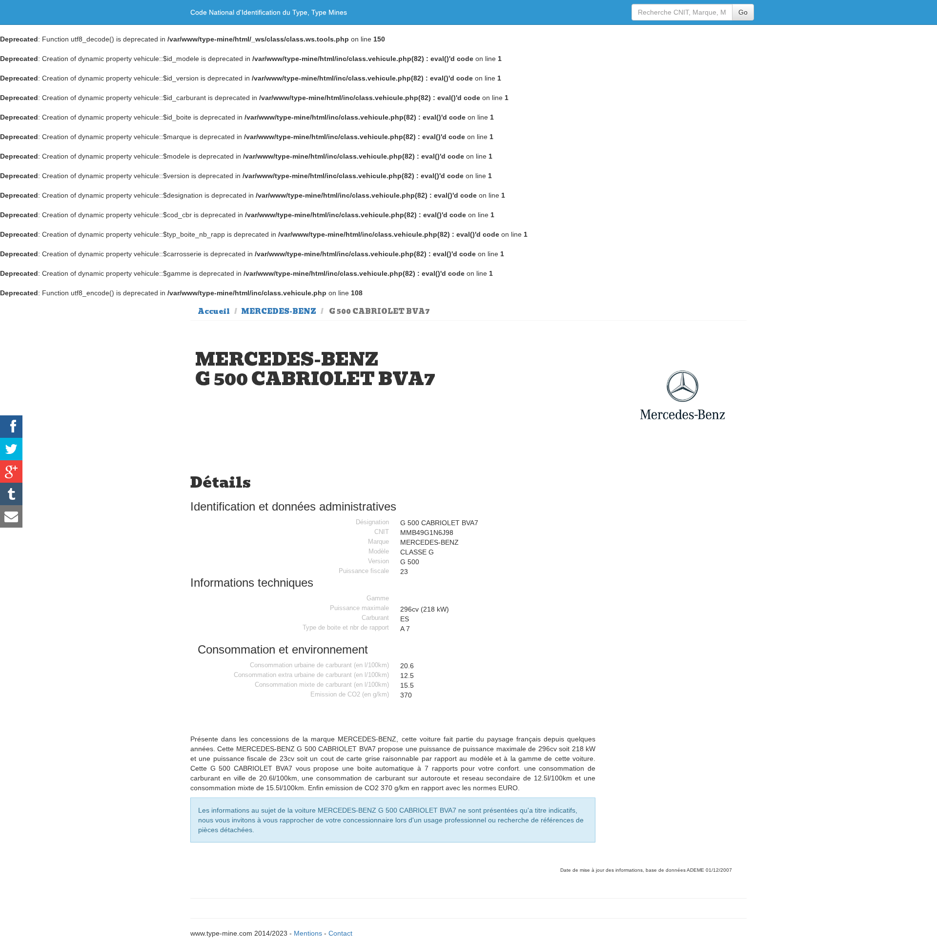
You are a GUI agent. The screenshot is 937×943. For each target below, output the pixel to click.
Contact (340, 933)
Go (743, 12)
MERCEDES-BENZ (278, 311)
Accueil (214, 311)
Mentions (308, 933)
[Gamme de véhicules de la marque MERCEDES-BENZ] (682, 395)
